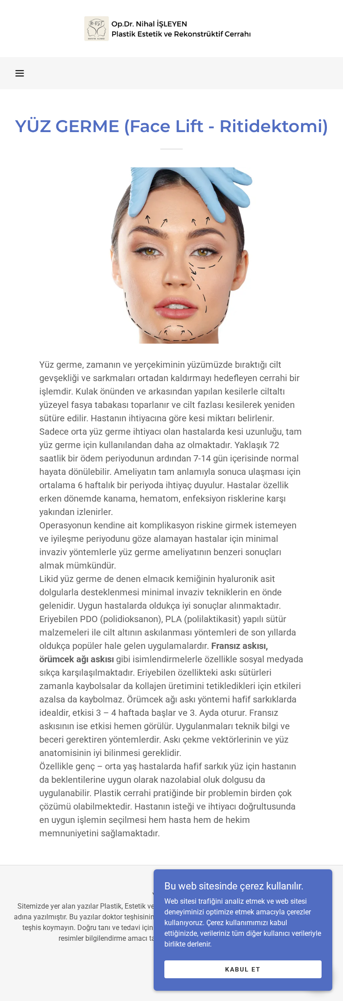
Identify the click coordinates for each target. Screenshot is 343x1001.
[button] (20, 73)
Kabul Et (243, 968)
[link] (171, 28)
